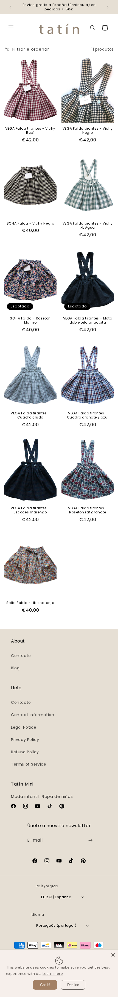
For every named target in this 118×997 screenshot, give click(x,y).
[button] (11, 28)
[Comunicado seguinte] (108, 7)
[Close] (113, 955)
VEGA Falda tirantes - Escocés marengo (30, 510)
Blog (15, 668)
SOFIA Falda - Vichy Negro (30, 223)
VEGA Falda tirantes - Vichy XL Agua (88, 225)
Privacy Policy (25, 739)
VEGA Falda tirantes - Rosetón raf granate (87, 510)
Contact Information (32, 714)
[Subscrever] (90, 840)
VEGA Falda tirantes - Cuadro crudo (30, 415)
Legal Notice (23, 727)
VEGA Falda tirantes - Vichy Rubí (30, 130)
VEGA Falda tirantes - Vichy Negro (88, 130)
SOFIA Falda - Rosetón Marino (30, 320)
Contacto (21, 655)
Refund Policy (25, 752)
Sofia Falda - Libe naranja (30, 603)
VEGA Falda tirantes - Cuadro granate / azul (88, 415)
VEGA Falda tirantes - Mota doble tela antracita (88, 320)
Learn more (53, 973)
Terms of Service (28, 764)
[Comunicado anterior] (10, 7)
